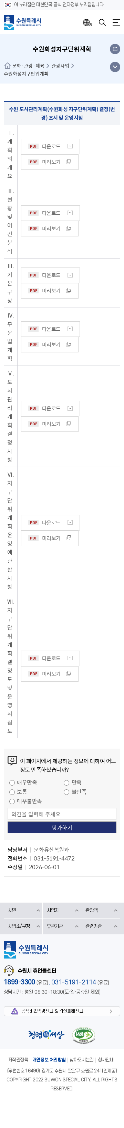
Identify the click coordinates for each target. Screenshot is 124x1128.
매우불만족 (29, 801)
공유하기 (115, 49)
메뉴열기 (116, 22)
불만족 (79, 791)
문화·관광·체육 (28, 65)
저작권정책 (18, 1059)
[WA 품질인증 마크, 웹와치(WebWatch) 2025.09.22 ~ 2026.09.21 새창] (83, 1035)
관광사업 (60, 65)
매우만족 (27, 782)
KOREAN (87, 22)
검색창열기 (102, 22)
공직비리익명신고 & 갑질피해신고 (52, 1011)
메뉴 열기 (115, 67)
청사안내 (106, 1059)
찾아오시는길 (82, 1059)
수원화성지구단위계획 (26, 73)
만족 (77, 782)
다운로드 (51, 146)
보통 (22, 791)
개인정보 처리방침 (49, 1059)
